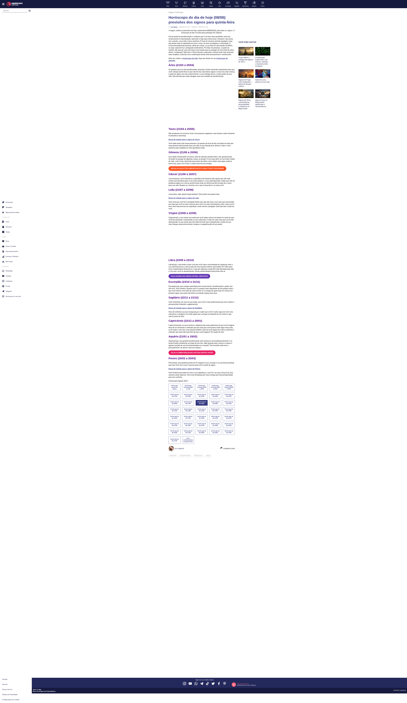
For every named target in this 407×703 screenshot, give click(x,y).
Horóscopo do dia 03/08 (201, 395)
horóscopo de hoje (190, 58)
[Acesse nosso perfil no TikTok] (207, 684)
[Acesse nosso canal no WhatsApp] (196, 684)
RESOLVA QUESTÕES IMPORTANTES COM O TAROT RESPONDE (197, 168)
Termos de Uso (7, 689)
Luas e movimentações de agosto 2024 (188, 440)
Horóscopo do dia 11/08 (174, 410)
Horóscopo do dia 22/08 (188, 424)
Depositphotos (51, 691)
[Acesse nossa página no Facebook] (219, 684)
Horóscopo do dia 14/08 (215, 410)
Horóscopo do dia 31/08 (174, 440)
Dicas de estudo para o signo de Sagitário (185, 308)
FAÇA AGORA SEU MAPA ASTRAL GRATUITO (189, 276)
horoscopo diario (185, 455)
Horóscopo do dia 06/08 (174, 402)
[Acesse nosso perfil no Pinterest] (224, 684)
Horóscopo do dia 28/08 (201, 431)
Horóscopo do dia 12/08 (188, 410)
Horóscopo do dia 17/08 (188, 417)
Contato (4, 679)
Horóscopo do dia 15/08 (229, 410)
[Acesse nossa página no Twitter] (213, 684)
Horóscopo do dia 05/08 (229, 395)
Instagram (9, 281)
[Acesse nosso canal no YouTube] (190, 684)
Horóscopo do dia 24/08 (215, 424)
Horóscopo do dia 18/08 (201, 417)
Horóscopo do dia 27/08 (188, 431)
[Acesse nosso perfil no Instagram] (184, 684)
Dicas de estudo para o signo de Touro (184, 139)
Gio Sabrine (174, 27)
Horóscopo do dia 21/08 (174, 424)
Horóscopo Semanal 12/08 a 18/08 (201, 387)
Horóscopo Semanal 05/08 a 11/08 (188, 387)
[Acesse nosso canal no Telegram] (202, 684)
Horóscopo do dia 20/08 (229, 417)
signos (208, 455)
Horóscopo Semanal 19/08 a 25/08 (215, 387)
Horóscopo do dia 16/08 (174, 417)
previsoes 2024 (198, 455)
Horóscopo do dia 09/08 (215, 402)
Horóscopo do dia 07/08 (188, 402)
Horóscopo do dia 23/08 (201, 424)
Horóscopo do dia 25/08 (229, 424)
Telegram (9, 291)
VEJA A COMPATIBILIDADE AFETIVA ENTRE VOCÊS (192, 353)
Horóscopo (179, 12)
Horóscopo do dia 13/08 (201, 410)
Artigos (171, 12)
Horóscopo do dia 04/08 (215, 395)
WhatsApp (9, 271)
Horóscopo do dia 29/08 (215, 431)
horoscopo (173, 455)
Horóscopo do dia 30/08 (229, 431)
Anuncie (5, 684)
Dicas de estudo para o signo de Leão (184, 198)
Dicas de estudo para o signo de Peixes (184, 369)
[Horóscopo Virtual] (15, 4)
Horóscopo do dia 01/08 (174, 395)
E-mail (8, 286)
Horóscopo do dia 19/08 (215, 417)
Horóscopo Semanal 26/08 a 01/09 (228, 387)
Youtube (8, 276)
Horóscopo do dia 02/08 (188, 395)
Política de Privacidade (9, 694)
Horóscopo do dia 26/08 (174, 431)
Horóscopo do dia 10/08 (229, 402)
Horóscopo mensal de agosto (174, 387)
